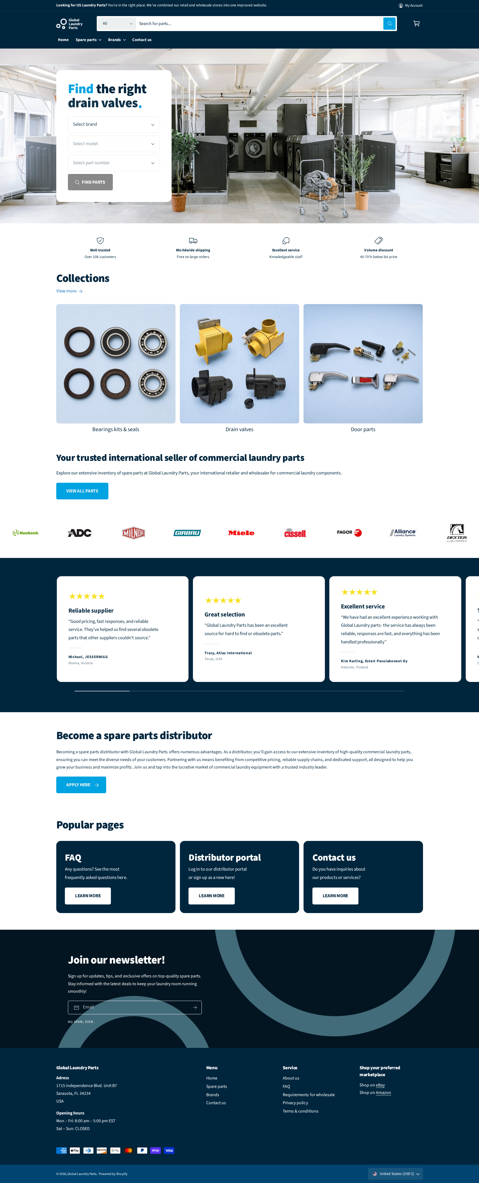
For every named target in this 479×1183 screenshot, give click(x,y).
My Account (414, 5)
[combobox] (267, 23)
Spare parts (216, 1086)
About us (291, 1078)
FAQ (286, 1086)
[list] (239, 249)
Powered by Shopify (113, 1174)
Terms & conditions (300, 1111)
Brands (212, 1095)
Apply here (78, 785)
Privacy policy (295, 1103)
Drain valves (239, 429)
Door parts (363, 429)
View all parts (82, 491)
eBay (380, 1085)
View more (66, 291)
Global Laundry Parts (81, 1174)
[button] (416, 23)
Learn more (88, 896)
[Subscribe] (194, 1007)
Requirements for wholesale (309, 1095)
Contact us (216, 1103)
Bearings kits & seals (115, 429)
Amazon (383, 1093)
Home (211, 1078)
